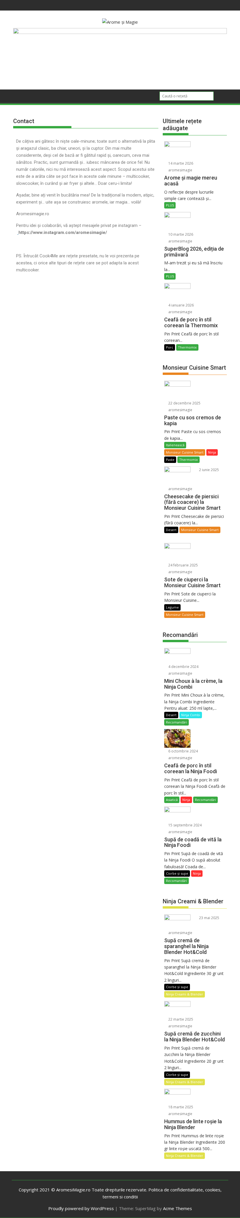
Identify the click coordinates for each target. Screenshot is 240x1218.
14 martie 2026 (180, 163)
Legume (172, 607)
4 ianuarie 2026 (180, 305)
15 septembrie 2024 (184, 825)
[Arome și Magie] (120, 32)
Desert (171, 530)
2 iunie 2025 (208, 469)
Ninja (212, 452)
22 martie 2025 (180, 1019)
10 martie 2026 (180, 234)
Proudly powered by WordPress (81, 1208)
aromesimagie (179, 170)
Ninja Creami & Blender (184, 994)
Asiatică (172, 799)
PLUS (170, 205)
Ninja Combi (190, 715)
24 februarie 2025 (182, 565)
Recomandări (176, 722)
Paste (170, 459)
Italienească (175, 445)
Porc (169, 347)
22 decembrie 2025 (183, 403)
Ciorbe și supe (177, 873)
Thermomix (187, 347)
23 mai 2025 (208, 917)
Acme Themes (177, 1208)
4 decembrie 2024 (182, 666)
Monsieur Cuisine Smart (184, 452)
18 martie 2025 (180, 1107)
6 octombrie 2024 (182, 751)
